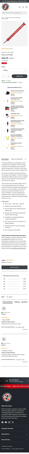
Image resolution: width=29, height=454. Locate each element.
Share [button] (23, 327)
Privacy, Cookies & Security (18, 448)
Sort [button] (3, 296)
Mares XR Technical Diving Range (13, 17)
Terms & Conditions (6, 448)
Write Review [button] (14, 267)
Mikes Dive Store (8, 446)
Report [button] (19, 327)
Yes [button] (16, 327)
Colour (3, 67)
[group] (14, 260)
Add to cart (20, 76)
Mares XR (4, 52)
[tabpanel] (14, 205)
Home (3, 17)
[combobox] (14, 12)
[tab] (5, 159)
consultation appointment (18, 248)
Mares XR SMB (5, 18)
